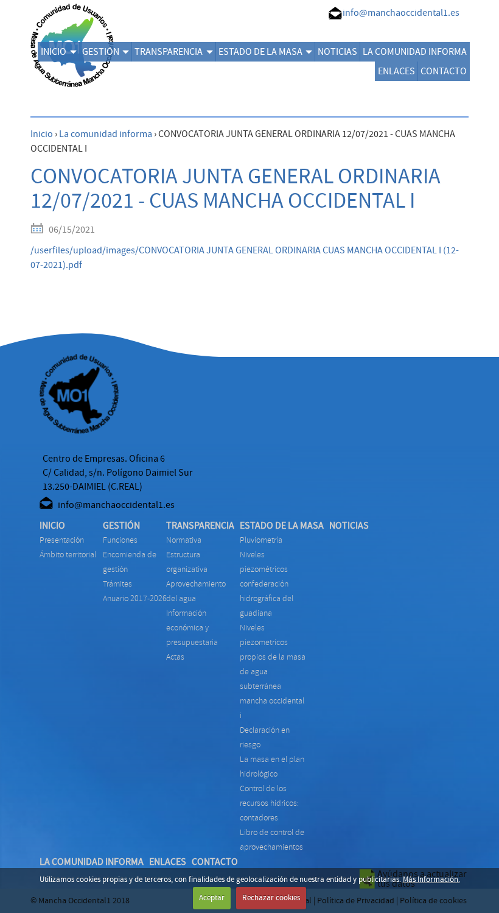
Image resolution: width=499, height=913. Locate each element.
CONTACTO (443, 71)
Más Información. (431, 879)
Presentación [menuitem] (62, 540)
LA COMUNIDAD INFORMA (415, 52)
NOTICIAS (337, 52)
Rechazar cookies (271, 898)
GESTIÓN (100, 52)
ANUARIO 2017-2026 (135, 598)
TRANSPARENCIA (168, 52)
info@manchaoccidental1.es (401, 13)
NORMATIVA (183, 540)
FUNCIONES (120, 540)
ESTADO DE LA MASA (260, 52)
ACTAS (175, 657)
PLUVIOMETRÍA (261, 540)
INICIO (53, 52)
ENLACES (396, 71)
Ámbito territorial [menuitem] (68, 554)
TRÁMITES (117, 584)
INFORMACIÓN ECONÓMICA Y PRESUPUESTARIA (192, 627)
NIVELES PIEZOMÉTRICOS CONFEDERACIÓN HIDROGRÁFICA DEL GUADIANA (266, 583)
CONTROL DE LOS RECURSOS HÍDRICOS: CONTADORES (269, 803)
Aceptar (212, 898)
